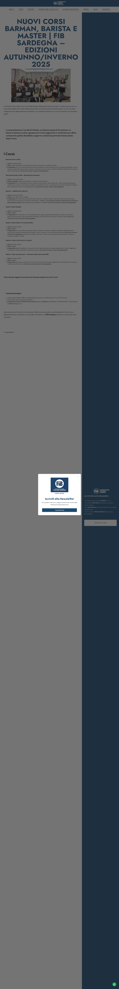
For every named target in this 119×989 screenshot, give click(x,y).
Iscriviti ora (59, 510)
